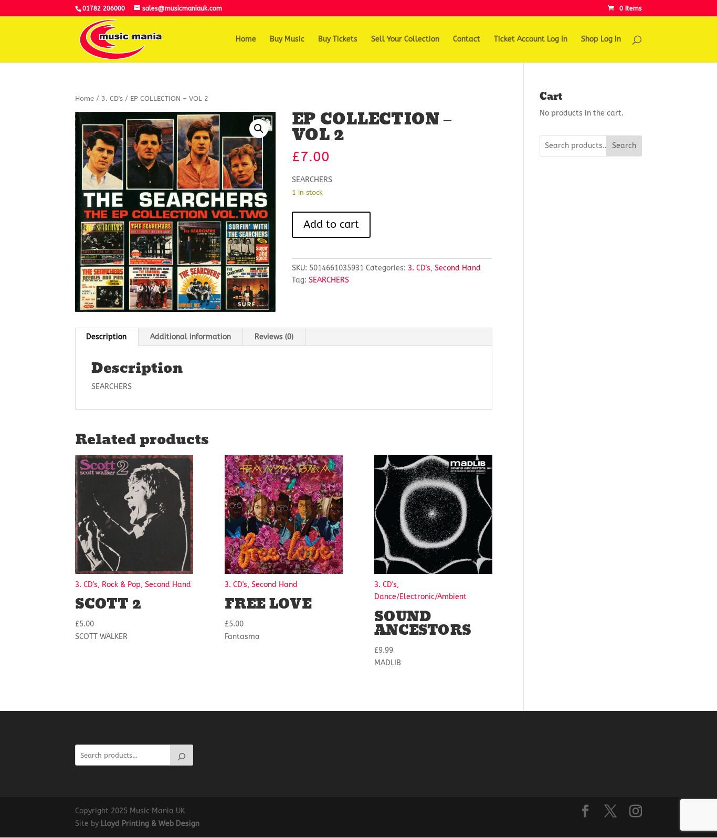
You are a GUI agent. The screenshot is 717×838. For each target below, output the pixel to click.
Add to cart (331, 224)
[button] (258, 128)
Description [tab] (106, 336)
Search (624, 145)
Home (246, 40)
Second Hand (458, 268)
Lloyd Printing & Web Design (150, 823)
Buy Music (287, 40)
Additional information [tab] (190, 336)
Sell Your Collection (405, 40)
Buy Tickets (337, 40)
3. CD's (112, 98)
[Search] (181, 755)
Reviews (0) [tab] (274, 336)
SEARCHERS (329, 280)
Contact (466, 40)
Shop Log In (601, 40)
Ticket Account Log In (530, 40)
